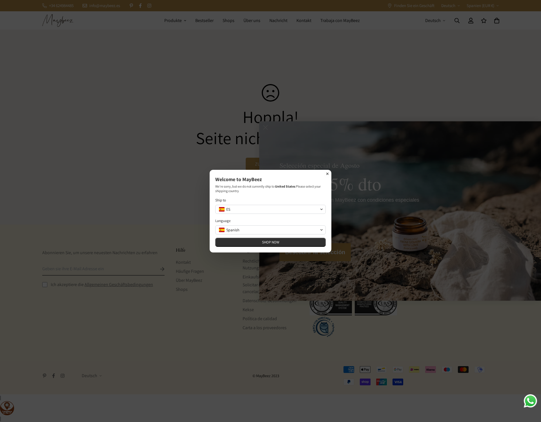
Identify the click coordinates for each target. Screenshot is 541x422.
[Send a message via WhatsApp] (530, 401)
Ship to (220, 200)
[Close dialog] (327, 174)
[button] (270, 209)
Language (222, 220)
